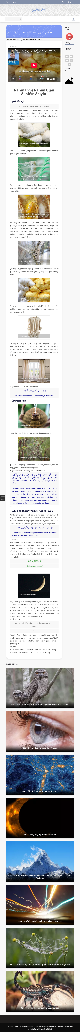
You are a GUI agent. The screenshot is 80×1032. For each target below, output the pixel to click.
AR (67, 56)
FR (67, 60)
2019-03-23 (13, 46)
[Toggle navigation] (72, 19)
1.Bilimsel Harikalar (32, 39)
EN (71, 56)
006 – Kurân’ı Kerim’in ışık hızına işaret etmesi (40, 921)
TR (69, 64)
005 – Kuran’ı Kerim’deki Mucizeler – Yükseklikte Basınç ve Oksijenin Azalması (40, 876)
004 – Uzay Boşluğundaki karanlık (40, 834)
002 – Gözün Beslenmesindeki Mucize (40, 747)
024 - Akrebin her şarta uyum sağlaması (40, 1007)
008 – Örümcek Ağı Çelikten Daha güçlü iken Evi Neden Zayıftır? (40, 964)
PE (71, 60)
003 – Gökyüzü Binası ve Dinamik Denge (40, 791)
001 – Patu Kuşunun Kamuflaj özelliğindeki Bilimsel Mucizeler (40, 704)
